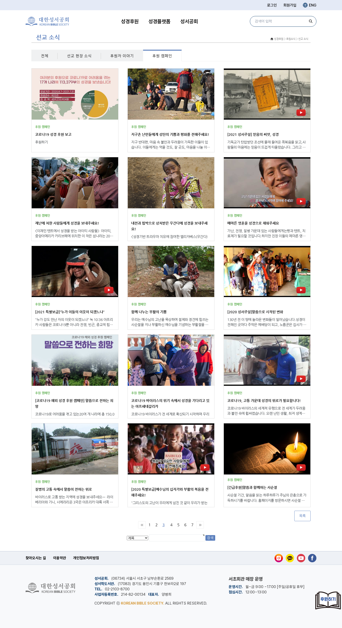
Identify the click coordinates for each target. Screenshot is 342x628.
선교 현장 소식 (79, 56)
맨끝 (200, 525)
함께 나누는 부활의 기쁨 (149, 312)
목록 (302, 516)
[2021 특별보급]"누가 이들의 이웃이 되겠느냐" (69, 312)
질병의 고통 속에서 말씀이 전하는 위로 (63, 489)
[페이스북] (312, 558)
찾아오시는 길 (36, 558)
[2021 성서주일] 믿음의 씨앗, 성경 (253, 134)
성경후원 (130, 21)
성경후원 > (279, 38)
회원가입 (289, 5)
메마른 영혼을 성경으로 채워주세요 (253, 223)
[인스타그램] (279, 558)
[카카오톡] (290, 558)
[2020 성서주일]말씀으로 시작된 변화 (255, 312)
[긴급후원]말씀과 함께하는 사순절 (252, 487)
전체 (44, 56)
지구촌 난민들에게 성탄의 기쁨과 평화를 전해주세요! (170, 134)
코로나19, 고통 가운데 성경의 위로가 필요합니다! (264, 400)
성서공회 (189, 21)
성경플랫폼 (159, 21)
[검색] (310, 21)
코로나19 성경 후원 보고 (53, 134)
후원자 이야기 (122, 56)
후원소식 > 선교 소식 (297, 38)
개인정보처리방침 (86, 558)
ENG (312, 5)
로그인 (272, 5)
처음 (142, 525)
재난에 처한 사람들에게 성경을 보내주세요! (67, 223)
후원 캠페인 (162, 56)
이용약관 (59, 558)
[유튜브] (301, 558)
